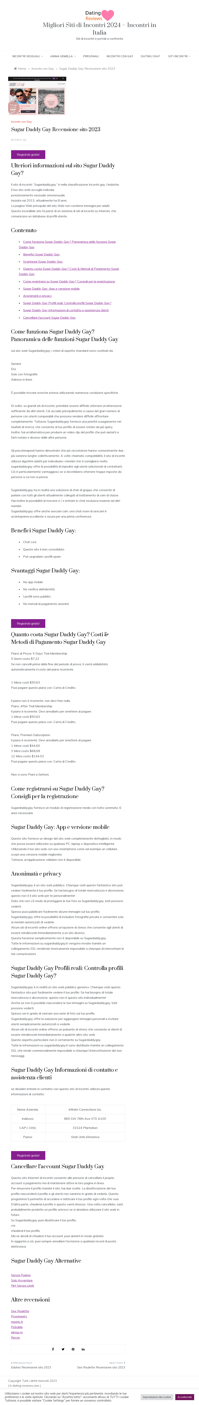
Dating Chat (151, 56)
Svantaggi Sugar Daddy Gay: (43, 261)
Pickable (17, 1327)
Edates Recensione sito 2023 (31, 1367)
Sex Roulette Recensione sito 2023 (101, 1367)
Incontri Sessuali (26, 56)
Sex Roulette (20, 1311)
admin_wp (20, 139)
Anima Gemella (61, 56)
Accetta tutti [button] (185, 1397)
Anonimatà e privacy (37, 296)
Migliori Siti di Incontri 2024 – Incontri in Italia (99, 29)
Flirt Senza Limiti (22, 1285)
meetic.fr (17, 1322)
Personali (91, 56)
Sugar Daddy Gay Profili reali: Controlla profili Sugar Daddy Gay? (67, 303)
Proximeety (19, 1316)
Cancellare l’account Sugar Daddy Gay (49, 317)
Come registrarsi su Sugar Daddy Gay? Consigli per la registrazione (69, 281)
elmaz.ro (17, 1332)
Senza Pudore (21, 1275)
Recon (15, 1337)
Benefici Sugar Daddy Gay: (41, 254)
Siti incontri (178, 56)
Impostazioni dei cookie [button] (157, 1397)
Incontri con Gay (120, 56)
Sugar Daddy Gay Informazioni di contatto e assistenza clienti (66, 310)
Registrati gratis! (28, 154)
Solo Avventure (22, 1280)
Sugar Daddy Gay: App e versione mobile (51, 288)
